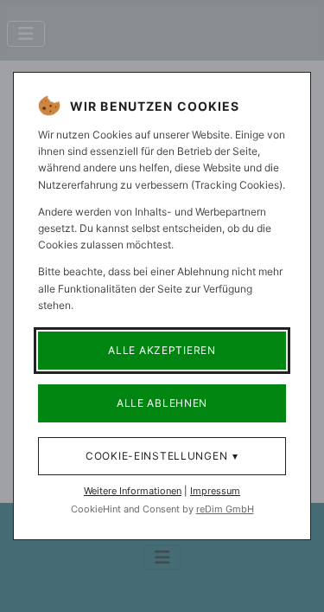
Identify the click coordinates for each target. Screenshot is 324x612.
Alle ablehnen (162, 402)
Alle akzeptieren (162, 350)
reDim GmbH (225, 509)
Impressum (215, 491)
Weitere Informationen (132, 491)
